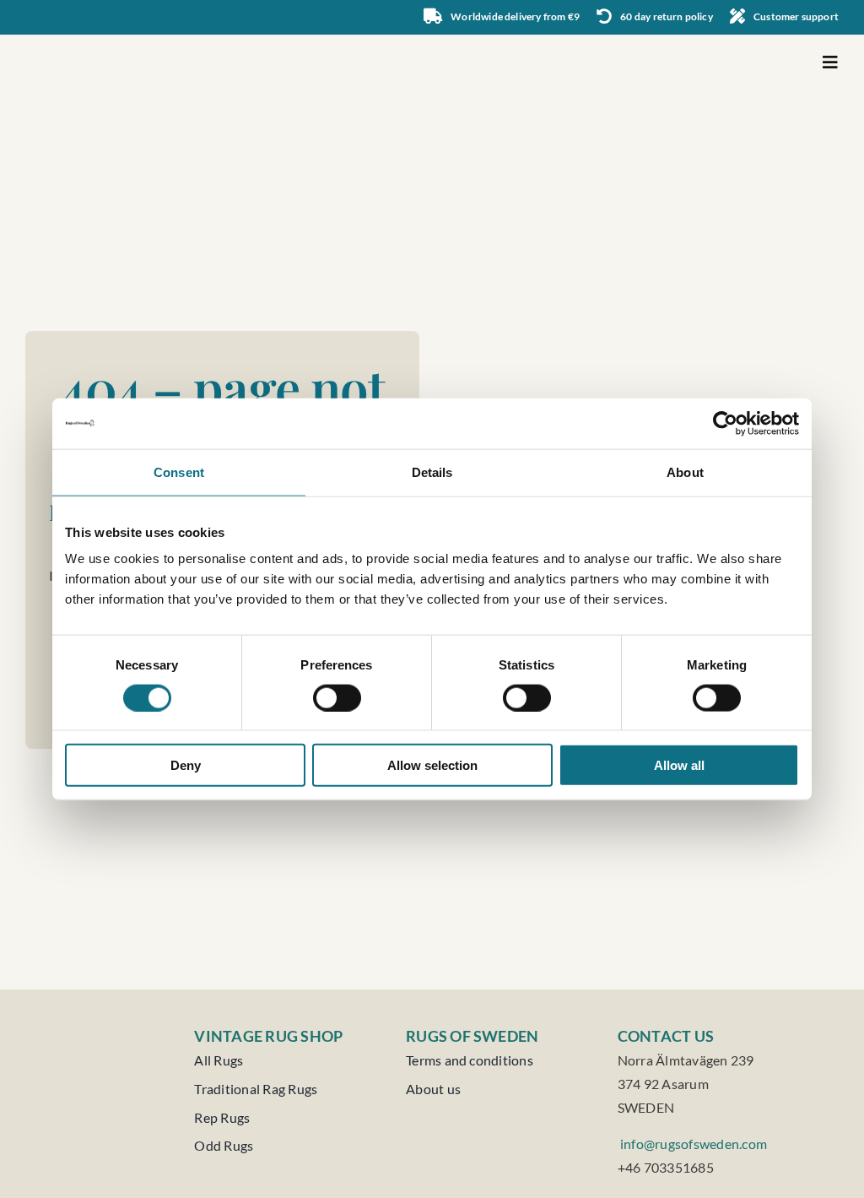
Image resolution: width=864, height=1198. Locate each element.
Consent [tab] (179, 471)
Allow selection (432, 765)
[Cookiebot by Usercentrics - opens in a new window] (725, 423)
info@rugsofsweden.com (692, 1144)
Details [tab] (432, 471)
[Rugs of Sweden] (109, 41)
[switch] (337, 697)
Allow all (679, 765)
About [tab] (685, 471)
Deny (185, 765)
